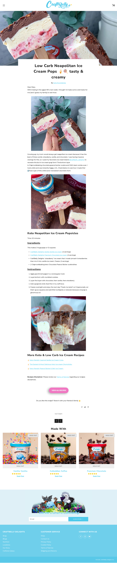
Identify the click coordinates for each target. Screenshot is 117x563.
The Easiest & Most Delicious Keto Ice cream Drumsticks (51, 364)
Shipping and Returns (49, 551)
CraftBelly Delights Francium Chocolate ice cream (48, 255)
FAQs (43, 536)
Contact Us (45, 539)
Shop (5, 536)
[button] (16, 474)
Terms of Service (63, 377)
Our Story (6, 548)
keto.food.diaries (59, 83)
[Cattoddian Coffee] (58, 448)
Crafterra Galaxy (9, 551)
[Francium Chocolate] (96, 448)
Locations (6, 545)
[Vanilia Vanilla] (20, 448)
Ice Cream (58, 414)
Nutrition (6, 542)
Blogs (5, 539)
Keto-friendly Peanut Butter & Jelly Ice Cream (46, 368)
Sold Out (20, 466)
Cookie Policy (46, 545)
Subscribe (77, 519)
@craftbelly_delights (76, 160)
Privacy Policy (46, 542)
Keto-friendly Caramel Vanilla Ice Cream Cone (46, 360)
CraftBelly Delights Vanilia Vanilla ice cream (46, 252)
